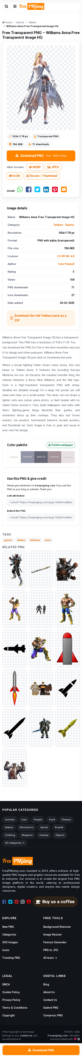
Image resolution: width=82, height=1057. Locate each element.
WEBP (36, 167)
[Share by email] (64, 191)
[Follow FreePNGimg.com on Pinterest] (16, 902)
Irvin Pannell (66, 263)
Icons (5, 950)
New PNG (8, 926)
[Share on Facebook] (28, 191)
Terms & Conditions (14, 1007)
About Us (49, 992)
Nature (9, 827)
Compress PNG (53, 1015)
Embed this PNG (16, 510)
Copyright (8, 1015)
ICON (16, 176)
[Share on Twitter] (37, 191)
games (8, 540)
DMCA (6, 984)
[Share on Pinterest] (55, 191)
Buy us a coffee (58, 901)
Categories (9, 934)
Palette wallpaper (62, 444)
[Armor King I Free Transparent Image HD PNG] (67, 608)
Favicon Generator (55, 942)
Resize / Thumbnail (43, 176)
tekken (21, 540)
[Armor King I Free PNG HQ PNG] (14, 608)
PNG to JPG (50, 950)
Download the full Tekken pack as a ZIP (40, 318)
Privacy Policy (11, 1000)
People (38, 819)
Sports (44, 827)
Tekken (58, 224)
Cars (24, 819)
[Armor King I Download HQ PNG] (41, 608)
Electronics (26, 827)
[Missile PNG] (41, 569)
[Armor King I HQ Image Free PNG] (14, 569)
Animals (10, 819)
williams (35, 540)
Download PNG (43, 156)
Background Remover (57, 926)
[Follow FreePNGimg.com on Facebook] (4, 902)
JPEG (55, 167)
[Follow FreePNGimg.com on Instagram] (23, 902)
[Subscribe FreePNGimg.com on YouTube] (29, 902)
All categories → (15, 842)
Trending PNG (11, 957)
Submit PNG (50, 1007)
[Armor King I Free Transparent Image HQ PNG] (67, 569)
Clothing (10, 835)
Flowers (66, 819)
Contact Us (50, 1000)
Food (52, 819)
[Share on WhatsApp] (20, 191)
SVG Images (10, 942)
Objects (59, 835)
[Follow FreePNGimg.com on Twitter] (10, 902)
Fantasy (43, 835)
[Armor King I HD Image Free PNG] (41, 688)
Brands (59, 827)
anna (48, 540)
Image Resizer (52, 934)
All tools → (50, 957)
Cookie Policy (11, 992)
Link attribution (15, 495)
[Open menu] (15, 6)
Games (69, 224)
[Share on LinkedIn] (46, 191)
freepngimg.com (58, 1035)
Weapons (27, 835)
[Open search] (6, 6)
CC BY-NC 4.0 (65, 256)
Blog (46, 984)
